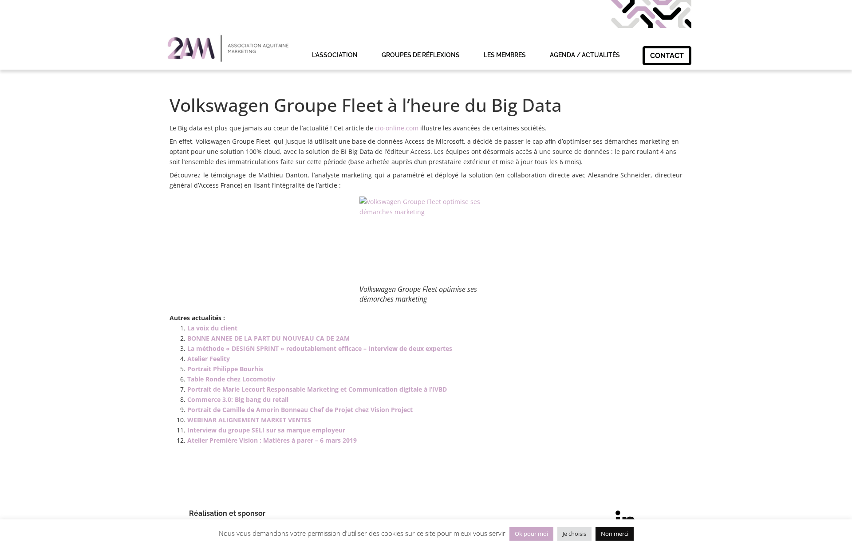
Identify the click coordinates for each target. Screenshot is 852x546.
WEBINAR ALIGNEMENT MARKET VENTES (249, 420)
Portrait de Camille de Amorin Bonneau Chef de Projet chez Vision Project (300, 409)
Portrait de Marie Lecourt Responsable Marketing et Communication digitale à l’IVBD (317, 389)
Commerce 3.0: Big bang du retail (237, 399)
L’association (335, 55)
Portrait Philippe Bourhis (225, 369)
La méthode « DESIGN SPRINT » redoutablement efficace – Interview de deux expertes (319, 348)
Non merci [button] (614, 534)
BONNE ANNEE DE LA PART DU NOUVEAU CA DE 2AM (268, 338)
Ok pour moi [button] (531, 534)
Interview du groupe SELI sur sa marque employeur (266, 430)
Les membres (505, 55)
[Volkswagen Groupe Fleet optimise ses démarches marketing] (426, 240)
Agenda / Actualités (585, 55)
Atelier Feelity (208, 358)
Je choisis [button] (574, 534)
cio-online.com (396, 128)
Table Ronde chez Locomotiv (231, 379)
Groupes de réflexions (421, 55)
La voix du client (212, 328)
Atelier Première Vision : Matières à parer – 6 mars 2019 (272, 440)
